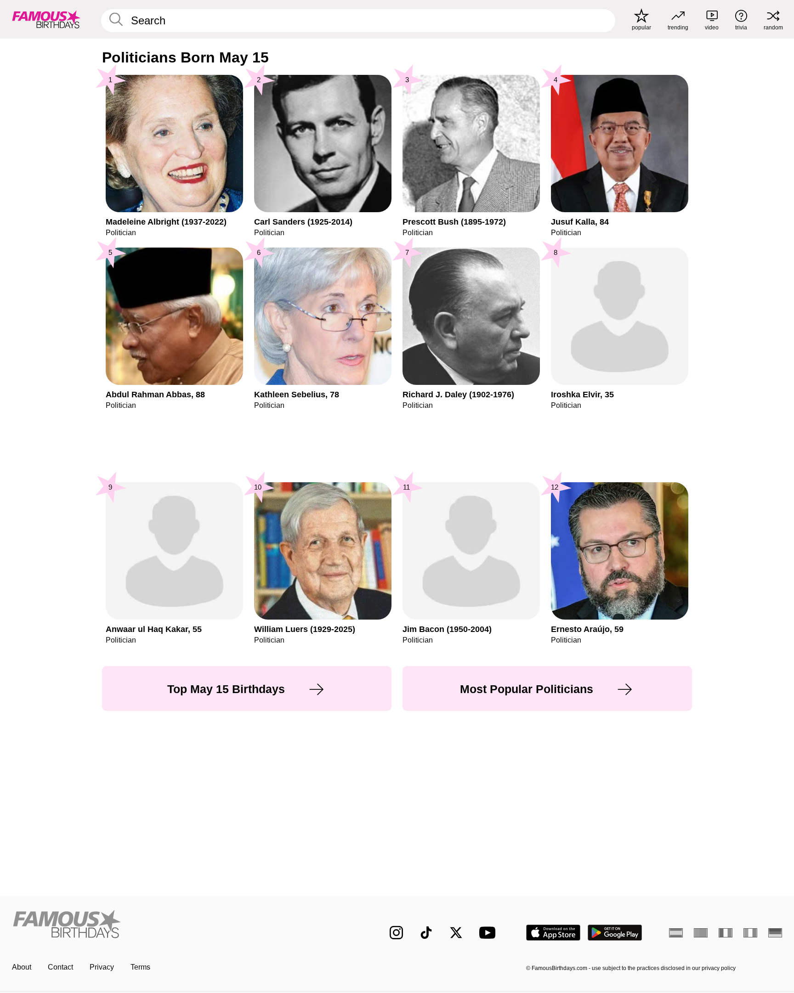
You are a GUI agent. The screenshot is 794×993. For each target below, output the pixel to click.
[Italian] (750, 932)
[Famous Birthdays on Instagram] (396, 932)
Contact (60, 967)
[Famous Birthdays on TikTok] (426, 932)
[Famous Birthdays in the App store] (553, 933)
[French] (725, 932)
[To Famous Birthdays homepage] (46, 19)
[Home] (182, 925)
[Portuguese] (701, 932)
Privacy (102, 967)
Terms (140, 967)
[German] (775, 932)
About (21, 967)
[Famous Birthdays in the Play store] (615, 933)
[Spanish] (676, 932)
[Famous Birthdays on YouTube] (489, 932)
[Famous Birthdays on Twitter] (456, 932)
